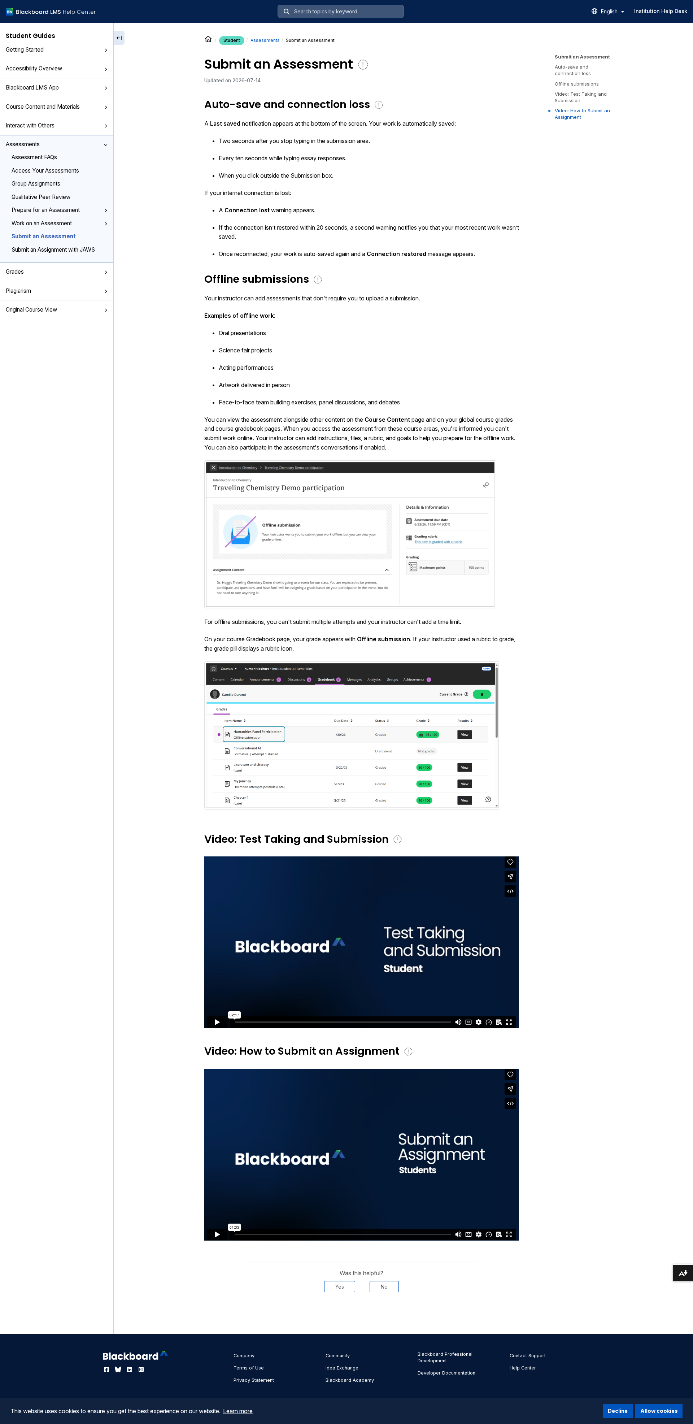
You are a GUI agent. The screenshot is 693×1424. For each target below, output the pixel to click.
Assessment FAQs (34, 157)
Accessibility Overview (34, 68)
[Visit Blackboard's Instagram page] (141, 1369)
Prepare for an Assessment (46, 210)
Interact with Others (30, 125)
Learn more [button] (238, 1411)
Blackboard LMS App (32, 87)
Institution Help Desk (660, 11)
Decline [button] (618, 1411)
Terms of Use (249, 1368)
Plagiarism (18, 290)
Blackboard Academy (350, 1380)
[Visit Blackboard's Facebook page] (107, 1369)
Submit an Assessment (44, 236)
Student (231, 40)
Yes (339, 1287)
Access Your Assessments (45, 170)
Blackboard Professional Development (445, 1357)
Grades (15, 271)
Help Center (523, 1368)
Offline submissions (577, 84)
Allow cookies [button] (659, 1411)
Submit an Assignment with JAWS (53, 249)
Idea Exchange (342, 1368)
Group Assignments (36, 183)
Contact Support (528, 1355)
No (384, 1287)
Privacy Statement (254, 1380)
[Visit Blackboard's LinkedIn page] (130, 1369)
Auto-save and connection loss (573, 70)
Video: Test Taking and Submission (581, 97)
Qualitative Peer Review (41, 197)
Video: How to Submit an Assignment (582, 114)
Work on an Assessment (42, 223)
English (610, 11)
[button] (106, 50)
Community (338, 1355)
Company (244, 1355)
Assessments (23, 144)
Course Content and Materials (43, 106)
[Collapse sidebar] (119, 38)
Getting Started (25, 49)
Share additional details (361, 1314)
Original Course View (31, 309)
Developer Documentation (446, 1373)
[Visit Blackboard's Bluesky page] (118, 1369)
